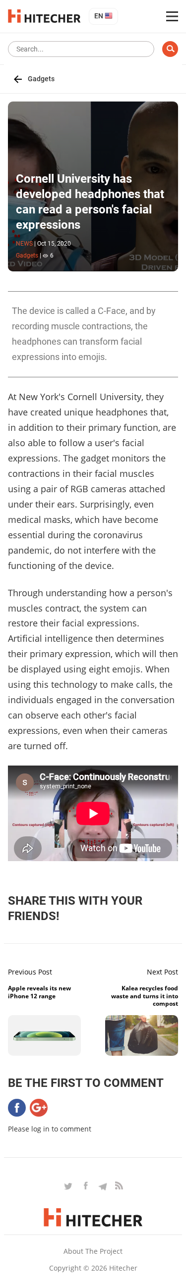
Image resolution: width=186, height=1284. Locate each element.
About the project (93, 1251)
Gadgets (41, 79)
